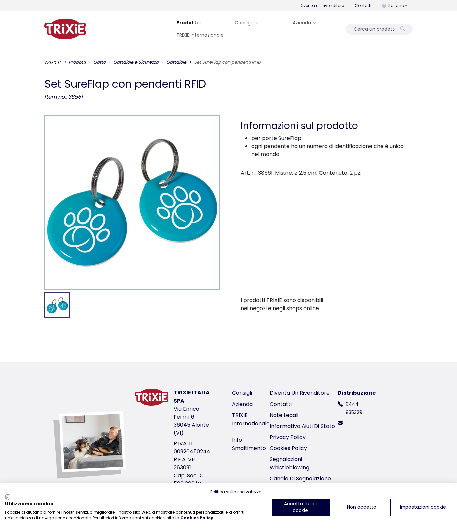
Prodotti (187, 22)
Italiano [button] (396, 5)
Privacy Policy (288, 437)
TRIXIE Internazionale (200, 35)
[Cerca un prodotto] (402, 29)
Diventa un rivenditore (322, 5)
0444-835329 (354, 408)
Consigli (244, 22)
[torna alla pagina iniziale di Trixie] (65, 29)
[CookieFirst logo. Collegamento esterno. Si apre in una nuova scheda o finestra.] (7, 497)
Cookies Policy (288, 448)
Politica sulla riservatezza (236, 492)
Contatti (363, 5)
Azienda (302, 22)
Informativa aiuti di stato (302, 426)
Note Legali (284, 415)
